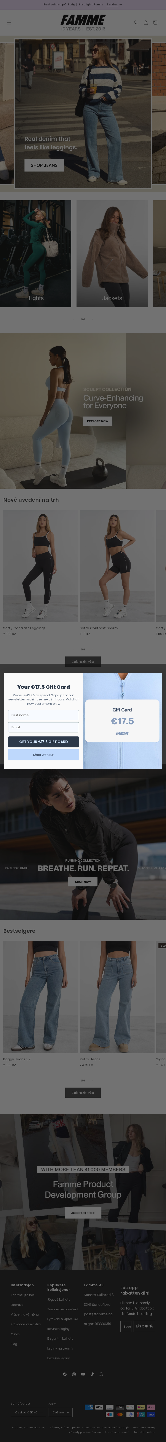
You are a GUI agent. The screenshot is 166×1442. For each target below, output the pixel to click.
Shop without (43, 754)
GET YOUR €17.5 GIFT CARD (43, 741)
